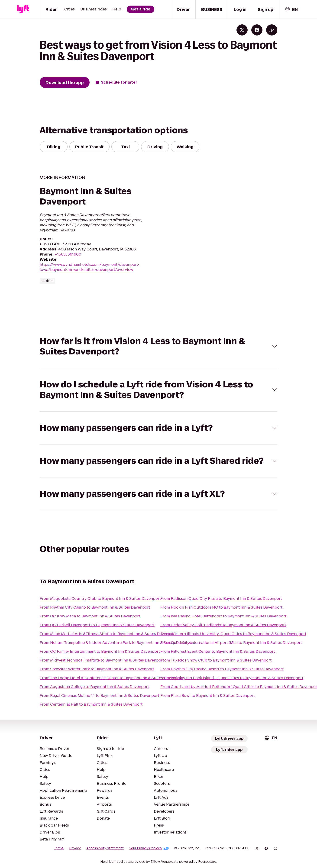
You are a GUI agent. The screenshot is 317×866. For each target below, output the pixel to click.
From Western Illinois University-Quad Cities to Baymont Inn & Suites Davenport (233, 633)
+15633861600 (68, 254)
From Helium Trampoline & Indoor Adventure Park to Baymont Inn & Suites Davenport (117, 642)
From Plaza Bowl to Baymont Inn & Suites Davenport (207, 695)
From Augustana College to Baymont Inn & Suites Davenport (94, 686)
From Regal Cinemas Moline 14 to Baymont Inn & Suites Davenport (99, 695)
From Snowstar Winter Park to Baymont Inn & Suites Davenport (97, 669)
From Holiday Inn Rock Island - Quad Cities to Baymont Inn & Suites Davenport (231, 678)
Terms (59, 848)
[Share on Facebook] (256, 30)
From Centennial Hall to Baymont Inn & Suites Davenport (91, 704)
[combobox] (291, 9)
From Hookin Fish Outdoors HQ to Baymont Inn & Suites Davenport (221, 607)
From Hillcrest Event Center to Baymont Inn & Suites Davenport (217, 651)
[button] (158, 346)
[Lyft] (23, 9)
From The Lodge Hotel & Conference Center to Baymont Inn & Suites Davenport (111, 678)
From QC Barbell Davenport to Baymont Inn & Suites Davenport (97, 625)
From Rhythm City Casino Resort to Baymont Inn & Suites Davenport (222, 669)
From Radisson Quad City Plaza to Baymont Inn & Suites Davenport (221, 598)
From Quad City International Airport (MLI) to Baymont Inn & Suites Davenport (231, 642)
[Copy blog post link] (271, 30)
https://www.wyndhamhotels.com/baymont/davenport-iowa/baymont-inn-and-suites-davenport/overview (89, 267)
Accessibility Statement (105, 848)
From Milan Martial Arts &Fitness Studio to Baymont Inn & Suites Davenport (108, 633)
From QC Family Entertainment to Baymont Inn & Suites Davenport (100, 651)
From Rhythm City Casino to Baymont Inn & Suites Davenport (95, 607)
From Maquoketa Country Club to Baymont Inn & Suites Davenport (100, 598)
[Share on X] (242, 30)
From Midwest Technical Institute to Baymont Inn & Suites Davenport (102, 660)
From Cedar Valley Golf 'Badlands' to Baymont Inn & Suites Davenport (223, 625)
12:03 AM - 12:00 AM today (67, 244)
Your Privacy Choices (145, 848)
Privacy (75, 848)
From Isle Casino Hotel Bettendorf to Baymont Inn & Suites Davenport (223, 616)
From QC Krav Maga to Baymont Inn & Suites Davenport (90, 616)
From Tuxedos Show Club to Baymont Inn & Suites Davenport (216, 660)
